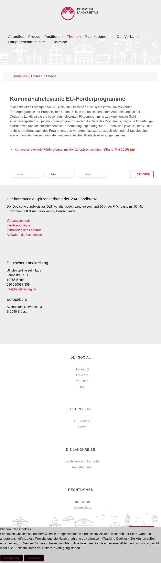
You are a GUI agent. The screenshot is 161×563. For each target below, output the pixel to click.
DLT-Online (82, 421)
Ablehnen (34, 557)
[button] (25, 174)
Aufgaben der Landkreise (24, 234)
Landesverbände (18, 225)
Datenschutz (82, 507)
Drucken (142, 174)
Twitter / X (82, 369)
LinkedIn (82, 375)
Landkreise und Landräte (24, 230)
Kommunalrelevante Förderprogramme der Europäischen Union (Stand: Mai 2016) (72, 149)
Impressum (82, 501)
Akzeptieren (11, 557)
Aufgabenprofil (82, 467)
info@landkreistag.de (21, 289)
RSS (82, 387)
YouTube (82, 381)
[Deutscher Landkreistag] (80, 13)
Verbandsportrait (18, 220)
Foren (82, 427)
